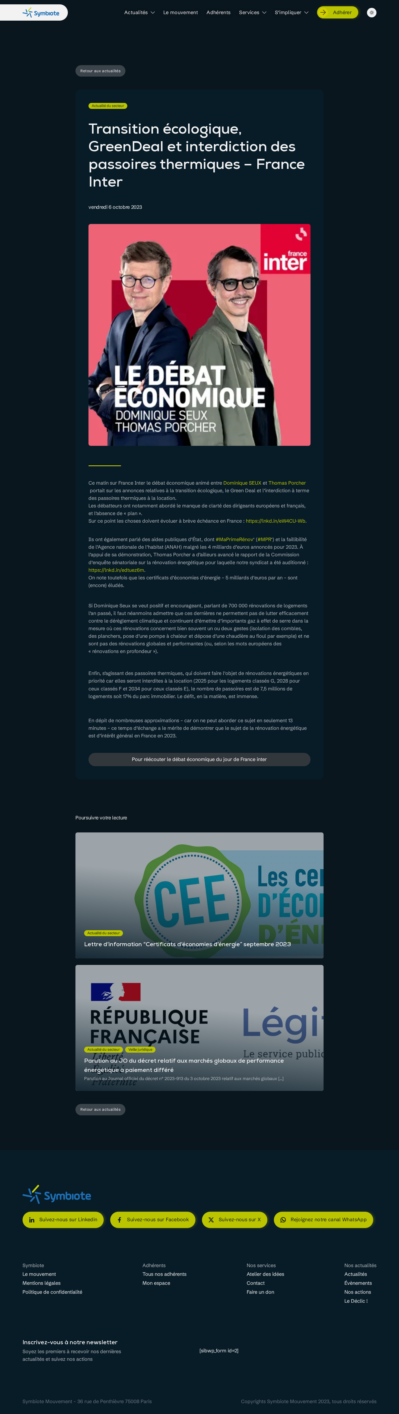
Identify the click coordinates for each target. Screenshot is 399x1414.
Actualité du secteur (108, 106)
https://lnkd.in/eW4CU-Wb (275, 521)
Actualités (136, 12)
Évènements (358, 1283)
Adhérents (218, 12)
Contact (256, 1283)
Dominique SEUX (242, 483)
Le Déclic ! (356, 1301)
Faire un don (260, 1292)
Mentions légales (42, 1283)
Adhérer (342, 12)
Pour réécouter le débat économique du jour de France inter (199, 759)
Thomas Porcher (287, 483)
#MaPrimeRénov (234, 539)
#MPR (264, 539)
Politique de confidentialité (52, 1292)
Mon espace (156, 1283)
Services (249, 12)
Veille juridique (140, 1049)
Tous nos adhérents (164, 1274)
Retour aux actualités (100, 70)
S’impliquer (288, 12)
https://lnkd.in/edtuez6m (116, 570)
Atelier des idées (265, 1274)
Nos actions (357, 1292)
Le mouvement (180, 12)
